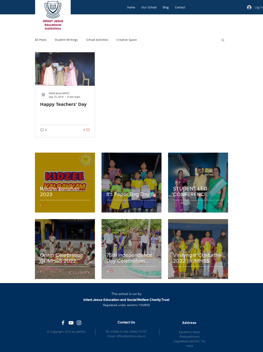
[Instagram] (79, 323)
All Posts (40, 40)
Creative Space (127, 40)
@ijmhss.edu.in (134, 336)
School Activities (97, 40)
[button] (223, 40)
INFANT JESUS (53, 21)
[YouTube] (71, 323)
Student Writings (66, 40)
